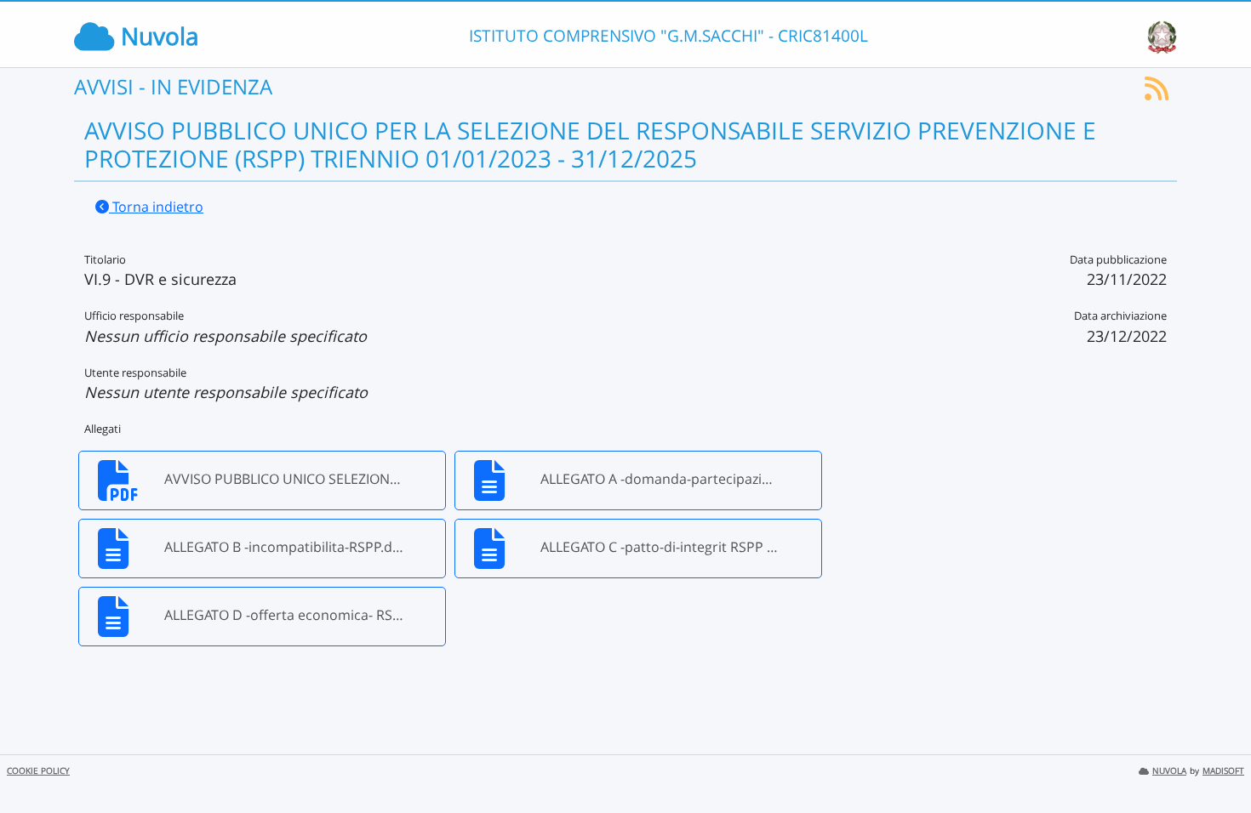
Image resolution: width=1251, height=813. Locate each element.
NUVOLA (1169, 770)
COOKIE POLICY (38, 770)
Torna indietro (156, 206)
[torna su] (1216, 761)
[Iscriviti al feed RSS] (1156, 93)
